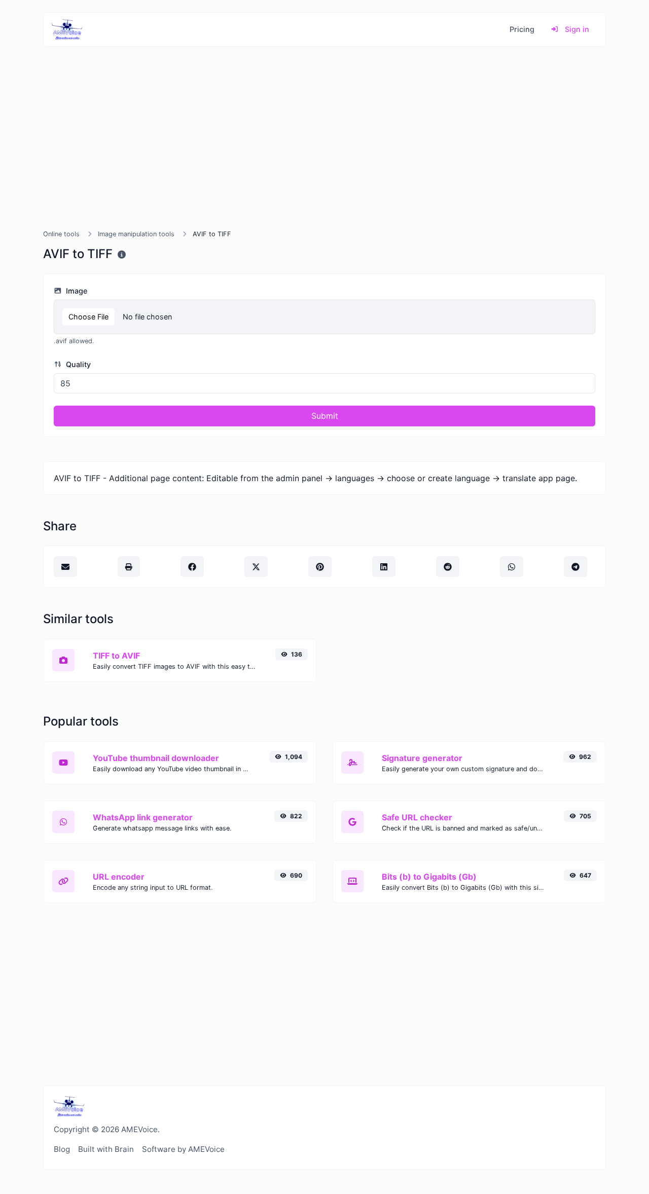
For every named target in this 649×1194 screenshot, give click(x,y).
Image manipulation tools (136, 234)
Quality (77, 364)
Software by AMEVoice (183, 1149)
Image (75, 290)
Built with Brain (106, 1149)
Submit (324, 416)
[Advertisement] (324, 150)
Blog (62, 1149)
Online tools (61, 234)
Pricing (522, 29)
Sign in (576, 29)
